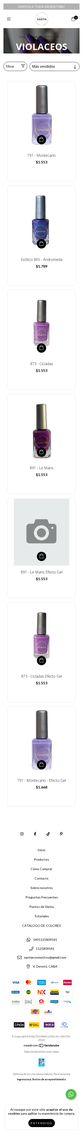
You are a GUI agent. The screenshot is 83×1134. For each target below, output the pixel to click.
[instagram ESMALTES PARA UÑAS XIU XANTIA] (22, 834)
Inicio (22, 36)
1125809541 (45, 949)
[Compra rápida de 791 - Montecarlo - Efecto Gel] (41, 764)
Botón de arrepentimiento (49, 1079)
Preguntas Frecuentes (41, 897)
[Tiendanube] (41, 1046)
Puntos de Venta (41, 907)
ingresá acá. (24, 1079)
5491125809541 (45, 940)
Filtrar (10, 66)
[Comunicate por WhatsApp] (71, 1094)
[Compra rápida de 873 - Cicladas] (41, 348)
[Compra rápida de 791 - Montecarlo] (41, 139)
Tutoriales (41, 916)
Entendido (42, 1123)
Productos (41, 859)
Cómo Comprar (41, 869)
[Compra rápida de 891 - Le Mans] (41, 452)
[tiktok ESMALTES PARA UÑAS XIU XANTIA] (48, 834)
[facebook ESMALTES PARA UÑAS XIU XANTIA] (35, 834)
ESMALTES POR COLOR (44, 36)
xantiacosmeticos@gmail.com (45, 958)
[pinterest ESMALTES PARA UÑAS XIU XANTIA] (61, 834)
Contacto (41, 878)
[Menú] (9, 19)
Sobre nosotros (41, 888)
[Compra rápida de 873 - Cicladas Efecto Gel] (41, 660)
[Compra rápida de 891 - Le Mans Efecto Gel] (41, 556)
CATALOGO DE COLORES (41, 925)
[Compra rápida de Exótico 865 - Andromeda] (41, 243)
